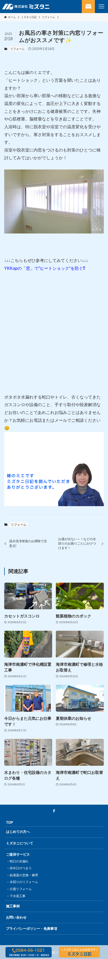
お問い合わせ (16, 917)
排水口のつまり (21, 868)
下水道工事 (17, 896)
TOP (9, 822)
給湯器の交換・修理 (24, 875)
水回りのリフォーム (24, 882)
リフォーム (17, 48)
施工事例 (13, 906)
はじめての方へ (18, 832)
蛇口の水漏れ (19, 861)
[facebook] (54, 811)
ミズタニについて (19, 843)
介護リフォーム (21, 889)
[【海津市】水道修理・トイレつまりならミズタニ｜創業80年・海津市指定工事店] (25, 6)
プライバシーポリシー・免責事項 (31, 929)
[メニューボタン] (101, 6)
